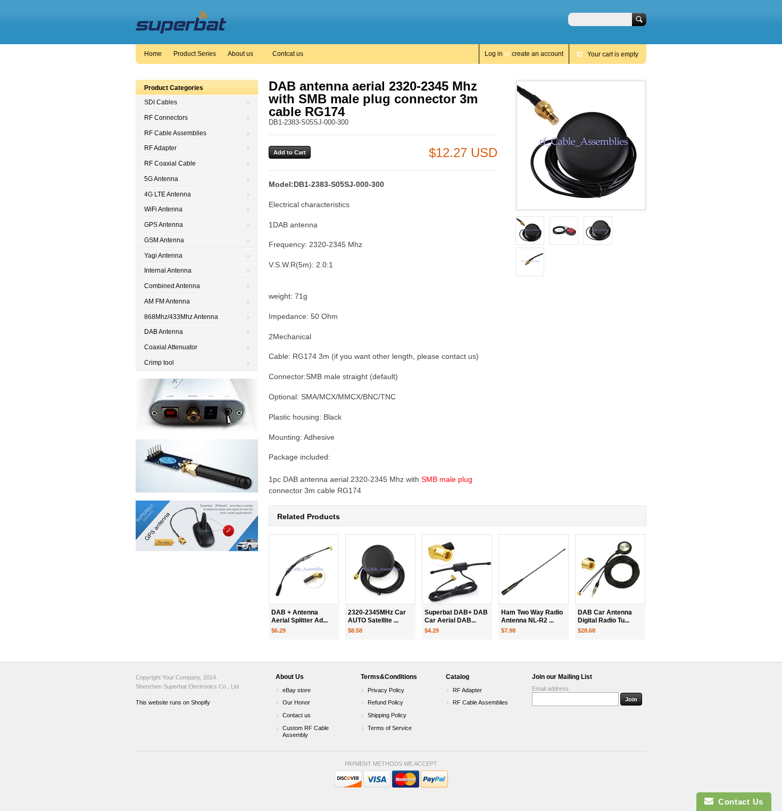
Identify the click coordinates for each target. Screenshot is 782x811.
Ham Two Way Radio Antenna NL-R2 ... (532, 616)
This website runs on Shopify (173, 702)
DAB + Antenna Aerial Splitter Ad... (299, 616)
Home (153, 54)
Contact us (296, 715)
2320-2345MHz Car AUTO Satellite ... (377, 616)
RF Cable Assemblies (175, 133)
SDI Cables (160, 102)
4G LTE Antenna (167, 194)
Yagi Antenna (163, 255)
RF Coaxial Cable (170, 163)
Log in (494, 54)
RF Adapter (160, 148)
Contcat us (287, 54)
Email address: (551, 688)
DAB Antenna (163, 331)
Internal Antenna (168, 270)
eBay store (296, 690)
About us (240, 54)
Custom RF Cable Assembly (305, 732)
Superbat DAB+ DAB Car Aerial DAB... (456, 616)
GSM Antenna (164, 240)
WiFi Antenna (163, 209)
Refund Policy (385, 702)
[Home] (181, 28)
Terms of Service (390, 728)
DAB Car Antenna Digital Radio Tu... (605, 616)
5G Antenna (161, 179)
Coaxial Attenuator (170, 347)
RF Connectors (166, 117)
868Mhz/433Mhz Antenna (181, 317)
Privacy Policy (386, 690)
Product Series (194, 54)
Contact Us (738, 801)
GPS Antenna (163, 224)
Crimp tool (159, 362)
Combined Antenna (172, 286)
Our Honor (296, 702)
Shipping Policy (387, 715)
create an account (537, 54)
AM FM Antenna (167, 301)
